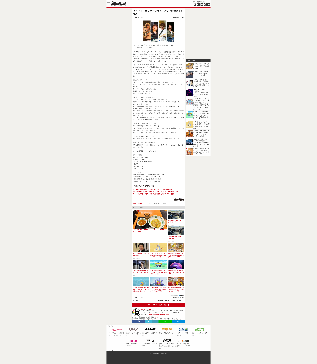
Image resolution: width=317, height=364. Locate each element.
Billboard (160, 300)
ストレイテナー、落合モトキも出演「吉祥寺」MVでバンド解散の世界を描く (155, 191)
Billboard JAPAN (178, 17)
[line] (165, 321)
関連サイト (111, 326)
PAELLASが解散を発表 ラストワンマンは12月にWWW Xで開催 (152, 189)
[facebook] (138, 321)
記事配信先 (111, 350)
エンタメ (135, 300)
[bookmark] (178, 321)
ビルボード (180, 300)
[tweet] (148, 321)
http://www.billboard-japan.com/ (159, 314)
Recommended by (174, 295)
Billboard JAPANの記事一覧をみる (158, 305)
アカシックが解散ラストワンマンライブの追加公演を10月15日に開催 (153, 194)
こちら (156, 317)
